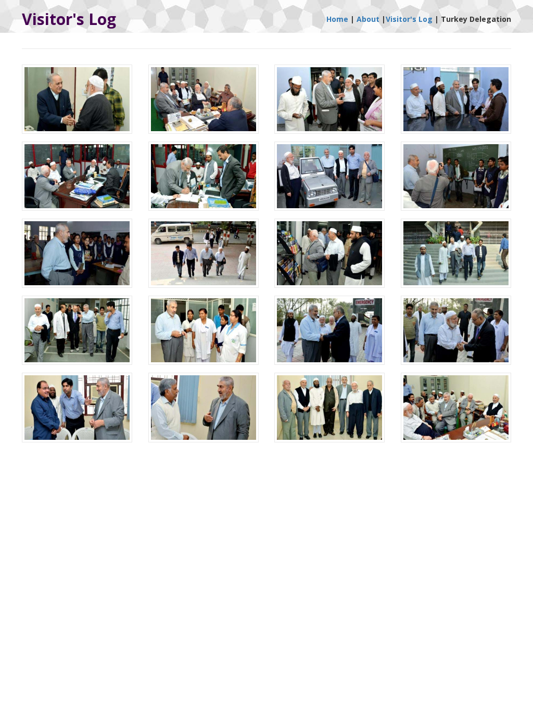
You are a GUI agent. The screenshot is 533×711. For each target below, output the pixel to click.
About (368, 19)
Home (337, 19)
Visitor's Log (409, 19)
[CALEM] (77, 103)
